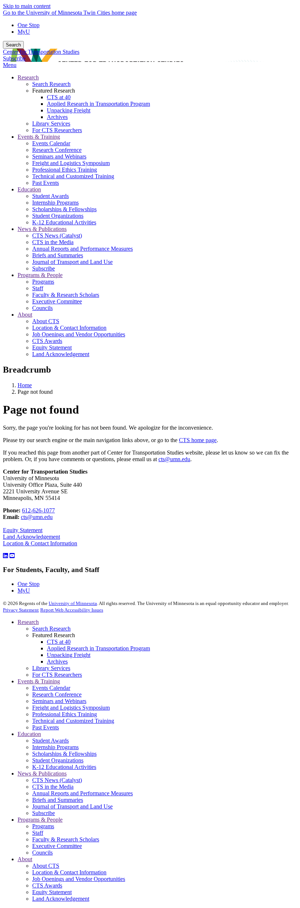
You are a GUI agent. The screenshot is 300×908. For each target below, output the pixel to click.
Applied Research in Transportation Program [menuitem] (98, 104)
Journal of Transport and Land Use (72, 806)
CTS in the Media (53, 787)
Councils (42, 852)
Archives (57, 661)
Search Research (51, 628)
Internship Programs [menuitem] (55, 202)
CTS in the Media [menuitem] (53, 242)
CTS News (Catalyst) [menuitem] (57, 235)
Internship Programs (55, 747)
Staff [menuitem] (37, 288)
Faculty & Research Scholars (65, 839)
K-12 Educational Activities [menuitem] (64, 222)
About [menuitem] (25, 314)
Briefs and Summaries (57, 800)
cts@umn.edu (174, 459)
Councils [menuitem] (42, 308)
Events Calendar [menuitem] (51, 143)
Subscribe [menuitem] (43, 268)
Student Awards (50, 740)
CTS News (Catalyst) (57, 780)
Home (25, 385)
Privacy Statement (21, 610)
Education (29, 734)
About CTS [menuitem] (45, 321)
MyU (24, 32)
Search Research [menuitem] (51, 84)
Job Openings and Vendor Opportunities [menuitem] (78, 334)
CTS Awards (47, 885)
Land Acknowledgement (31, 537)
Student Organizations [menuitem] (57, 216)
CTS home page (198, 440)
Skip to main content (26, 6)
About (25, 859)
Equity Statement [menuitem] (52, 347)
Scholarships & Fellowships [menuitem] (64, 209)
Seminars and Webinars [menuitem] (59, 156)
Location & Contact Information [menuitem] (69, 328)
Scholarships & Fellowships (64, 754)
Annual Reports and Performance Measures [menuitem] (82, 249)
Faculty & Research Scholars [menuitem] (65, 295)
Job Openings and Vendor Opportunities (78, 879)
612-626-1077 (38, 510)
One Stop (29, 25)
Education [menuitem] (29, 189)
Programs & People (40, 820)
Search (13, 45)
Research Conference (57, 694)
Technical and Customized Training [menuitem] (73, 176)
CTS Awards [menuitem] (47, 341)
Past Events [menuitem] (45, 183)
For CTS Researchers (57, 675)
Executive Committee (57, 846)
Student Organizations (57, 760)
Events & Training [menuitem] (39, 137)
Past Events (45, 727)
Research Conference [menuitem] (57, 150)
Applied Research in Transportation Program (98, 648)
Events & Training (39, 681)
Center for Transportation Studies (41, 52)
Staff (37, 833)
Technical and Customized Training (73, 721)
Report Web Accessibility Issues (71, 610)
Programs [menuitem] (43, 282)
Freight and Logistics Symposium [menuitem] (71, 163)
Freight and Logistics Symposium (71, 708)
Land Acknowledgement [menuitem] (60, 354)
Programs (43, 826)
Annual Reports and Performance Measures (82, 793)
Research (28, 622)
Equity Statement (22, 530)
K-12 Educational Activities (64, 767)
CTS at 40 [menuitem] (59, 97)
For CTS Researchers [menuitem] (57, 130)
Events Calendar (51, 688)
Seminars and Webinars (59, 701)
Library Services (51, 668)
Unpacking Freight (68, 655)
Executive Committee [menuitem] (57, 301)
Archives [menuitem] (57, 117)
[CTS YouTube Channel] (12, 556)
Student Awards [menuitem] (50, 196)
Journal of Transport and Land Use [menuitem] (72, 262)
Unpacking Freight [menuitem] (68, 110)
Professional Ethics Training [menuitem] (64, 170)
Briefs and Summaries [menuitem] (57, 255)
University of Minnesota (73, 603)
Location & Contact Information (40, 543)
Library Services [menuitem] (51, 123)
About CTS (45, 866)
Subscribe (14, 58)
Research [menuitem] (28, 77)
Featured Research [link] (53, 90)
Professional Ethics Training (64, 714)
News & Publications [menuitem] (42, 229)
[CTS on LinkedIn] (5, 556)
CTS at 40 (59, 642)
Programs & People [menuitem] (40, 275)
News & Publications (42, 773)
